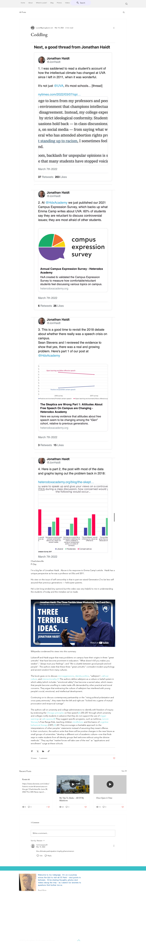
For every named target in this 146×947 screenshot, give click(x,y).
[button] (124, 12)
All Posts (22, 12)
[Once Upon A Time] (110, 784)
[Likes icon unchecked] (37, 855)
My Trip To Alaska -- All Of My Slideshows (71, 799)
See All (124, 771)
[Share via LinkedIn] (43, 751)
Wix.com (52, 940)
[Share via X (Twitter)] (37, 751)
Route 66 (26, 779)
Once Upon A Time (104, 797)
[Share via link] (49, 751)
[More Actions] (113, 845)
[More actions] (113, 27)
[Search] (126, 3)
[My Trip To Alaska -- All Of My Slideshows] (73, 784)
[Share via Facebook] (32, 751)
